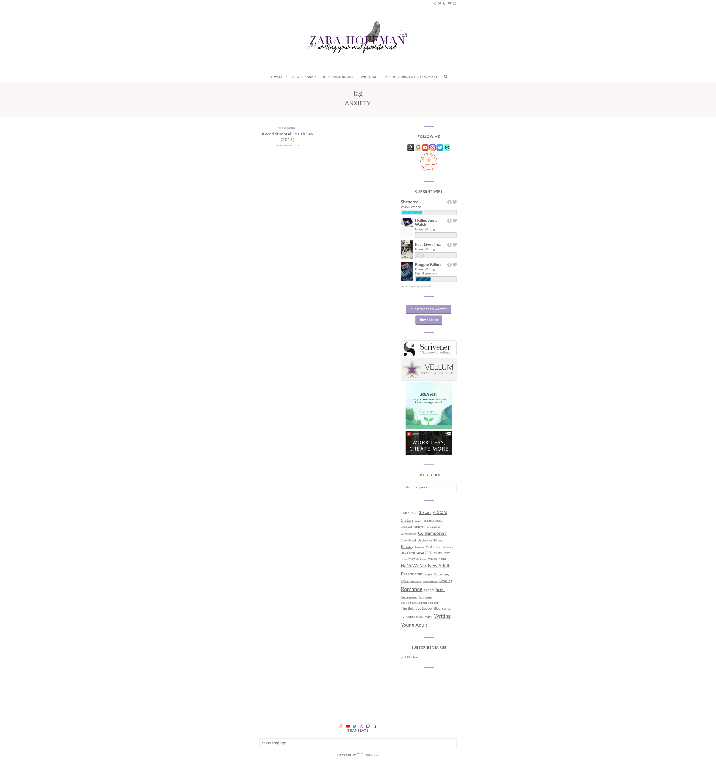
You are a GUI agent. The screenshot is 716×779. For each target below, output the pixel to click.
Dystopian (424, 540)
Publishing (441, 574)
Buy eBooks (429, 320)
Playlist (428, 575)
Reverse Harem (430, 581)
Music (423, 559)
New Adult (439, 565)
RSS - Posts (412, 657)
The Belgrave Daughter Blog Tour (420, 603)
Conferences (408, 534)
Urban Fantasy (414, 616)
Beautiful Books (432, 520)
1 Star (405, 512)
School (429, 590)
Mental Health (442, 553)
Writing (442, 616)
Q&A (405, 581)
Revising (445, 581)
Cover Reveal (408, 540)
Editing (437, 540)
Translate (371, 754)
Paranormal (412, 574)
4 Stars (440, 512)
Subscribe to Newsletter (429, 309)
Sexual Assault (409, 597)
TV (403, 616)
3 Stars (425, 513)
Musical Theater (437, 558)
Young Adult (414, 625)
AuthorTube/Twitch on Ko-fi (411, 76)
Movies (413, 558)
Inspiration (448, 547)
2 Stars (413, 513)
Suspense (425, 597)
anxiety (418, 521)
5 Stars (407, 520)
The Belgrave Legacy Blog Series (426, 608)
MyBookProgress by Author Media (416, 286)
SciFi (440, 590)
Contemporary (432, 533)
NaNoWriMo (413, 566)
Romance (412, 589)
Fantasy (407, 547)
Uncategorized (288, 128)
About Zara (302, 76)
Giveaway (419, 547)
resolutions (415, 581)
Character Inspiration (413, 527)
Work (428, 616)
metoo (404, 559)
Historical (433, 547)
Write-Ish (369, 76)
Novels (276, 76)
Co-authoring (433, 527)
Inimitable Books (338, 76)
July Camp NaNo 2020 (416, 553)
